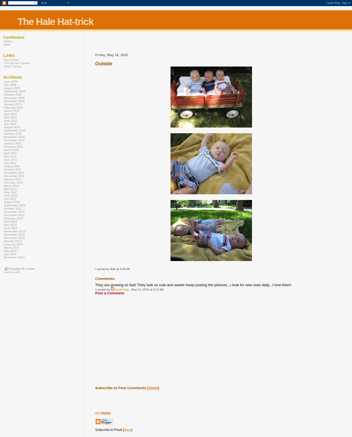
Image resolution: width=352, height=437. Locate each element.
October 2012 (13, 208)
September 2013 (14, 231)
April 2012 (10, 189)
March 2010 (11, 111)
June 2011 (10, 159)
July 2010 (10, 124)
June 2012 (11, 195)
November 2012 (14, 211)
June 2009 (11, 81)
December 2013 (14, 237)
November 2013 (14, 234)
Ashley (8, 41)
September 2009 (14, 91)
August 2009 (12, 88)
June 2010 (11, 120)
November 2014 (14, 257)
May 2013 (10, 224)
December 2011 (14, 176)
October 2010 (13, 133)
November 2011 (14, 172)
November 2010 (14, 137)
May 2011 (10, 156)
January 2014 (13, 241)
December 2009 (14, 101)
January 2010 (13, 104)
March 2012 (11, 185)
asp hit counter (12, 272)
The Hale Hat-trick (56, 21)
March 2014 (11, 247)
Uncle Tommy (12, 66)
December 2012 (14, 215)
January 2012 (13, 179)
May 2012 (10, 192)
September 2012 (14, 205)
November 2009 (14, 97)
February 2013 (13, 218)
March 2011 (11, 150)
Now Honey (11, 59)
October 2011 (12, 169)
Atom (153, 388)
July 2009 (10, 84)
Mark (7, 44)
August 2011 (12, 166)
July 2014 (10, 254)
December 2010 (14, 140)
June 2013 (11, 228)
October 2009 (13, 94)
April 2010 (10, 114)
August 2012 (12, 202)
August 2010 (12, 127)
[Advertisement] (211, 43)
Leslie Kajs (122, 289)
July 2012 (10, 198)
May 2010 (10, 117)
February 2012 (13, 182)
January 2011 (12, 143)
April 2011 (10, 153)
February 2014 (13, 244)
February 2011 (13, 146)
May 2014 (10, 250)
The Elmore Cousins (17, 63)
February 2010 (13, 107)
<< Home (103, 413)
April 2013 (10, 221)
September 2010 (14, 130)
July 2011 (10, 163)
